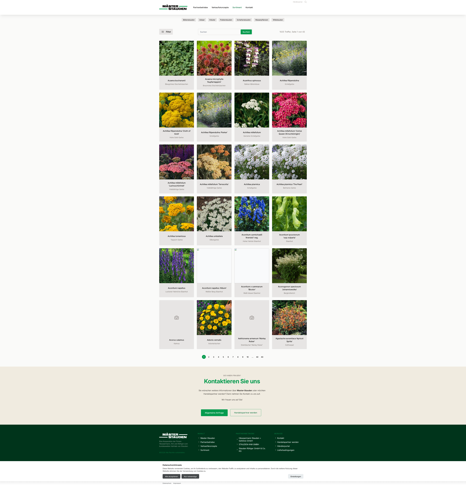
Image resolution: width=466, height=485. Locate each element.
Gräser (202, 20)
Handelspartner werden (245, 412)
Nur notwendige (190, 476)
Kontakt (249, 7)
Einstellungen (296, 476)
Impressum (177, 483)
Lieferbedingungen (285, 450)
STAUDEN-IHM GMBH (249, 444)
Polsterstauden (226, 20)
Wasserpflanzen (261, 20)
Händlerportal (297, 2)
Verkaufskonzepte (220, 7)
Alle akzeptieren (171, 476)
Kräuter (212, 20)
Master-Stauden (207, 438)
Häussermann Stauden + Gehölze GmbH (250, 439)
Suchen (246, 32)
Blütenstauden (189, 20)
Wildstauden (278, 20)
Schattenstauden (243, 20)
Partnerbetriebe (200, 7)
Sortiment (237, 7)
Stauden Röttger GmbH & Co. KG (252, 449)
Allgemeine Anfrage (214, 413)
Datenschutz (167, 483)
